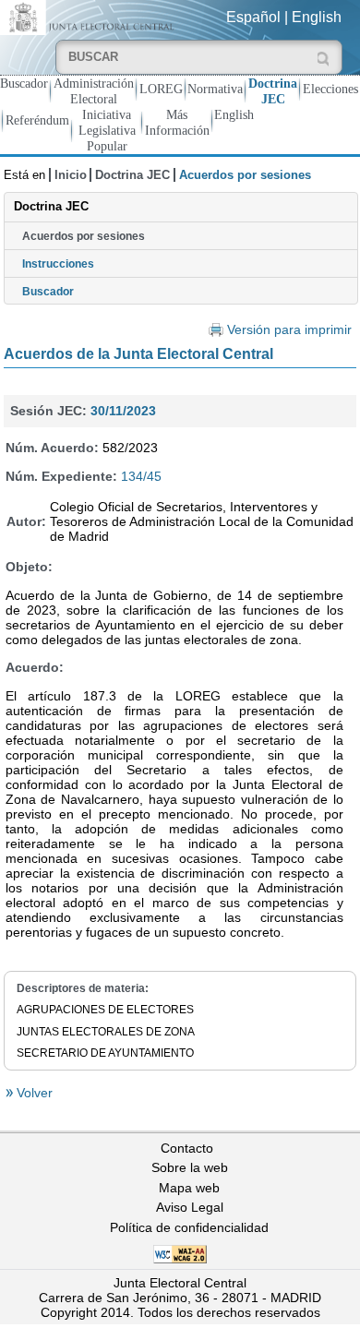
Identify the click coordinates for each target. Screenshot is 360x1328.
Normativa (215, 88)
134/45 (141, 476)
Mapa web (189, 1187)
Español (253, 17)
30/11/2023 (123, 410)
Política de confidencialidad (189, 1227)
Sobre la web (189, 1167)
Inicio (70, 175)
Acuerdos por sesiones (83, 236)
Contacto (187, 1148)
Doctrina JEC (272, 91)
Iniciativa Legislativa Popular (107, 130)
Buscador (24, 83)
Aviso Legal (189, 1207)
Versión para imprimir (289, 330)
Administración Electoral (94, 91)
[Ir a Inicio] (90, 16)
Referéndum (37, 120)
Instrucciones (58, 263)
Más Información (177, 122)
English (317, 17)
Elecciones (330, 88)
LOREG (161, 88)
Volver (33, 1092)
